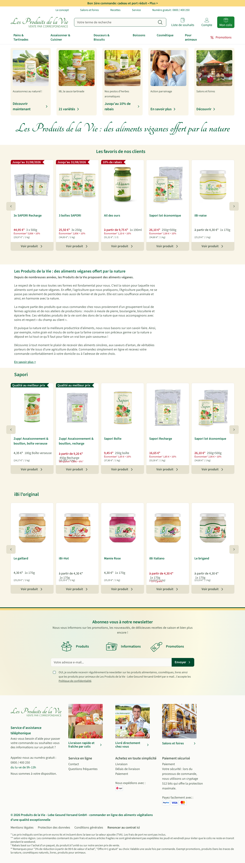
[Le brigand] (212, 527)
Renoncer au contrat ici (123, 827)
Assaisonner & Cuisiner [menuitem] (60, 37)
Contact (73, 764)
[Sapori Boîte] (122, 407)
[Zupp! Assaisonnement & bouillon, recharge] (77, 407)
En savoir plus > (25, 362)
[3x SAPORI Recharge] (32, 184)
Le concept (62, 10)
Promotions (224, 37)
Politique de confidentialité (75, 681)
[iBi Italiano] (167, 527)
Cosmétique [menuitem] (165, 35)
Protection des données (54, 827)
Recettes (115, 10)
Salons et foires (89, 10)
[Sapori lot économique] (167, 184)
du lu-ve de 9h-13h (23, 767)
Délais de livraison (127, 769)
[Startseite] (40, 22)
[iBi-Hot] (77, 527)
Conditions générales (88, 827)
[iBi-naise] (212, 184)
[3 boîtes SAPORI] (77, 184)
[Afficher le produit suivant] (234, 206)
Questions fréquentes (83, 769)
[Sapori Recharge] (167, 407)
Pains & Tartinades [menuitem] (20, 37)
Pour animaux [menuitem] (191, 37)
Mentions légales (22, 827)
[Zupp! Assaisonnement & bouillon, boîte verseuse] (32, 407)
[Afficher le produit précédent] (11, 206)
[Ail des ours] (122, 184)
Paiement (121, 774)
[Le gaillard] (32, 527)
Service (136, 10)
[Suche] (160, 22)
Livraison (121, 764)
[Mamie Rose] (122, 527)
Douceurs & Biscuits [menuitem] (102, 37)
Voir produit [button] (29, 246)
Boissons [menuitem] (139, 35)
